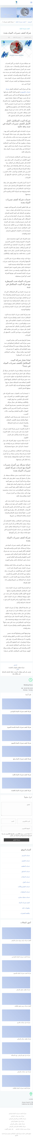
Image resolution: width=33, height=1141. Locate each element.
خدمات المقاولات (25, 892)
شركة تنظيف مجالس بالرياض (17, 1124)
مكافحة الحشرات (25, 913)
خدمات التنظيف (25, 866)
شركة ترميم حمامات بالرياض (23, 1129)
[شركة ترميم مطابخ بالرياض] (8, 13)
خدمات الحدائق (26, 871)
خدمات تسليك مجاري (24, 897)
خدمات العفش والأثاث (24, 886)
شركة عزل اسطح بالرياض (17, 1121)
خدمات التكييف (26, 860)
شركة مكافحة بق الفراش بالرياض (17, 1118)
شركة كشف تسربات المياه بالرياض (17, 1113)
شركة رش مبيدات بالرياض (17, 1116)
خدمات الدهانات (25, 877)
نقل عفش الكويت (9, 1129)
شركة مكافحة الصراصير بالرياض (17, 1126)
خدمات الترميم (26, 855)
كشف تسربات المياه (25, 28)
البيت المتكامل (27, 37)
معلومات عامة (26, 908)
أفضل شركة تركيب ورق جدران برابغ (25, 14)
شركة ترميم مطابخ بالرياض (8, 14)
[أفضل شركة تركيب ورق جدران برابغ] (25, 13)
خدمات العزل (26, 882)
